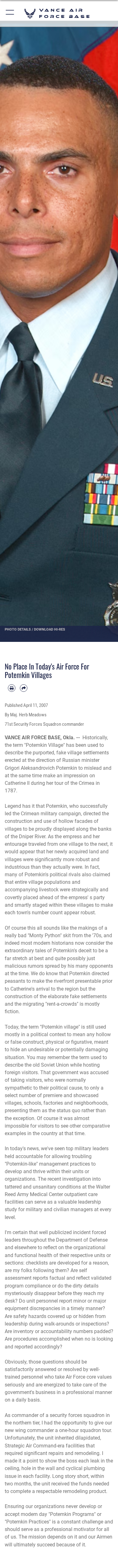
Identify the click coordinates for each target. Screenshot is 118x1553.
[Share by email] (23, 688)
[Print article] (11, 688)
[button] (10, 13)
